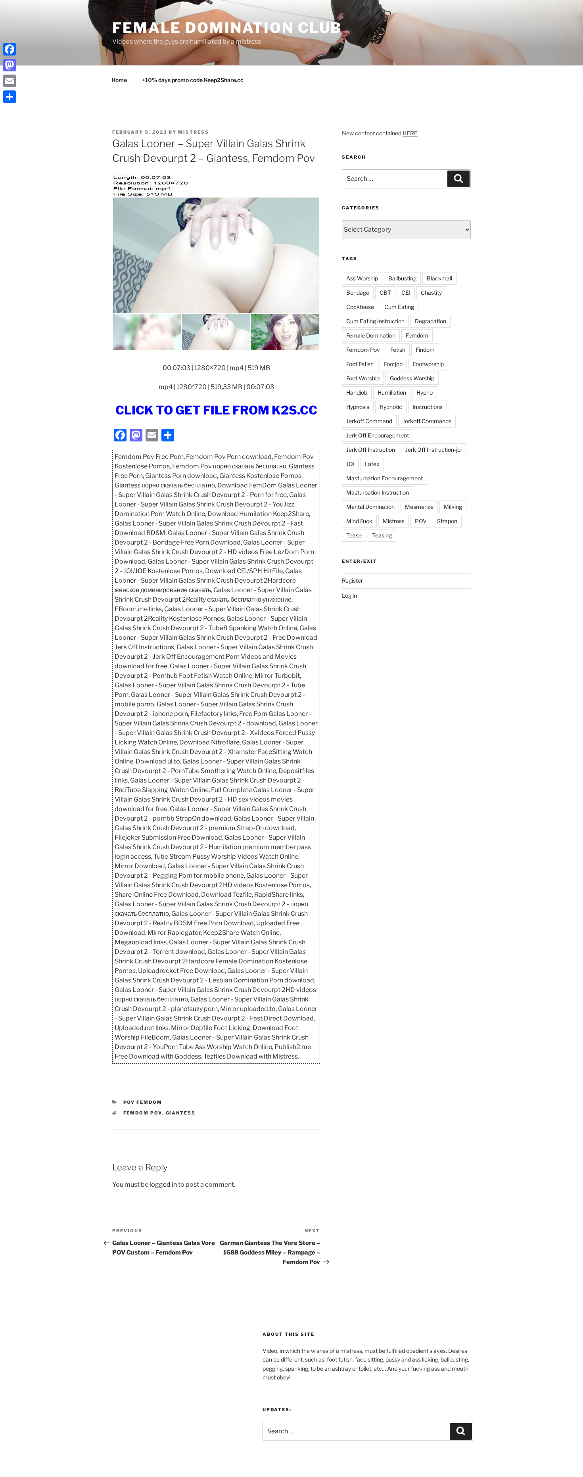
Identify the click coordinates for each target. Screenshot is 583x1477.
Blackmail (439, 278)
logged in (163, 1184)
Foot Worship (363, 378)
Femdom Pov (142, 1113)
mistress (193, 132)
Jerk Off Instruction (370, 449)
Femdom (417, 335)
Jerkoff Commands (427, 421)
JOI (350, 463)
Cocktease (360, 306)
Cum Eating (399, 306)
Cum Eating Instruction (375, 321)
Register (352, 580)
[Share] (9, 97)
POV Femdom (143, 1102)
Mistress (394, 521)
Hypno (424, 392)
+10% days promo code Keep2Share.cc (193, 80)
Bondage (357, 292)
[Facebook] (9, 49)
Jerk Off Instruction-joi (433, 449)
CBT (385, 292)
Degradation (430, 321)
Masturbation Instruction (377, 492)
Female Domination (370, 335)
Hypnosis (357, 406)
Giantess (181, 1113)
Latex (372, 463)
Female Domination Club (227, 27)
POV (421, 521)
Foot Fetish (360, 364)
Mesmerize (419, 506)
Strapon (447, 521)
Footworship (428, 364)
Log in (349, 595)
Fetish (397, 349)
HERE (410, 133)
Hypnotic (391, 406)
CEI (405, 292)
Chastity (431, 292)
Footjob (393, 364)
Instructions (427, 406)
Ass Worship (362, 278)
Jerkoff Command (369, 421)
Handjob (356, 392)
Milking (453, 506)
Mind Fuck (359, 521)
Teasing (382, 535)
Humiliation (392, 392)
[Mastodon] (9, 65)
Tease (354, 535)
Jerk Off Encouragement (377, 435)
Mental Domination (370, 506)
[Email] (9, 81)
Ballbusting (402, 278)
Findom (425, 349)
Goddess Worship (412, 378)
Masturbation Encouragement (384, 478)
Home (119, 80)
